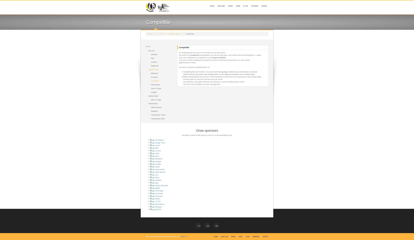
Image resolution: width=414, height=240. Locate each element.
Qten (217, 226)
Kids (207, 226)
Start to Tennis (156, 88)
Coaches (154, 62)
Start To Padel (156, 100)
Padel (238, 6)
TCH (199, 226)
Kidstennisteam (156, 107)
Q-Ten (245, 6)
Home (212, 6)
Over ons (151, 51)
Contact (264, 6)
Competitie (155, 81)
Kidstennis (154, 73)
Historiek (154, 54)
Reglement (154, 66)
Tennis (230, 6)
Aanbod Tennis (174, 34)
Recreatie (154, 77)
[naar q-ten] (163, 7)
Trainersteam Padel (158, 119)
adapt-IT (183, 236)
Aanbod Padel (153, 96)
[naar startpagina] (151, 7)
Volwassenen (155, 85)
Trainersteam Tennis (158, 115)
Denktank (154, 111)
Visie (152, 58)
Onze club (221, 6)
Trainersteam (153, 104)
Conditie (154, 92)
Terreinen (254, 6)
